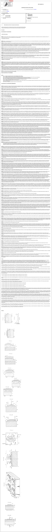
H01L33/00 (35, 9)
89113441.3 (8, 11)
